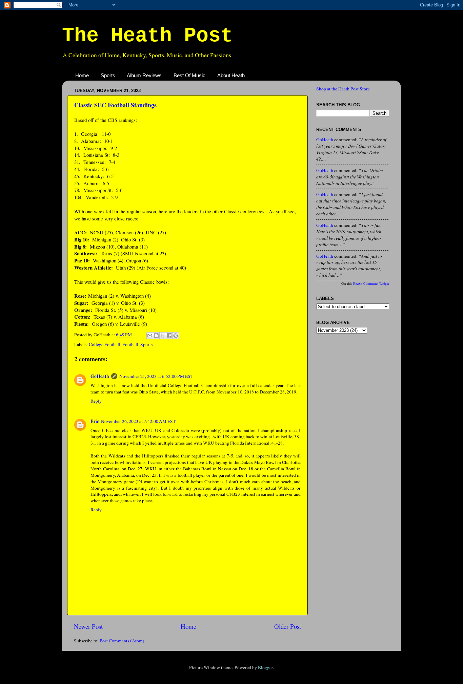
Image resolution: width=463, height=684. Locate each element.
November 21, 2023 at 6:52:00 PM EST (156, 376)
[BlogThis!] (156, 335)
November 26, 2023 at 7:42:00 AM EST (138, 421)
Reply (96, 401)
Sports (108, 75)
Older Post (287, 626)
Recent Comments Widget (371, 283)
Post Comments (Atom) (122, 641)
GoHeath (99, 376)
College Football (104, 344)
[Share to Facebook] (169, 335)
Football (130, 344)
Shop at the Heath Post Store (343, 89)
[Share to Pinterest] (175, 335)
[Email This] (149, 335)
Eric (94, 421)
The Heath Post (147, 35)
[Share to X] (162, 335)
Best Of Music (189, 75)
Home (82, 75)
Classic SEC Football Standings (115, 105)
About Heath (231, 75)
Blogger (265, 667)
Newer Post (88, 626)
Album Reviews (144, 75)
